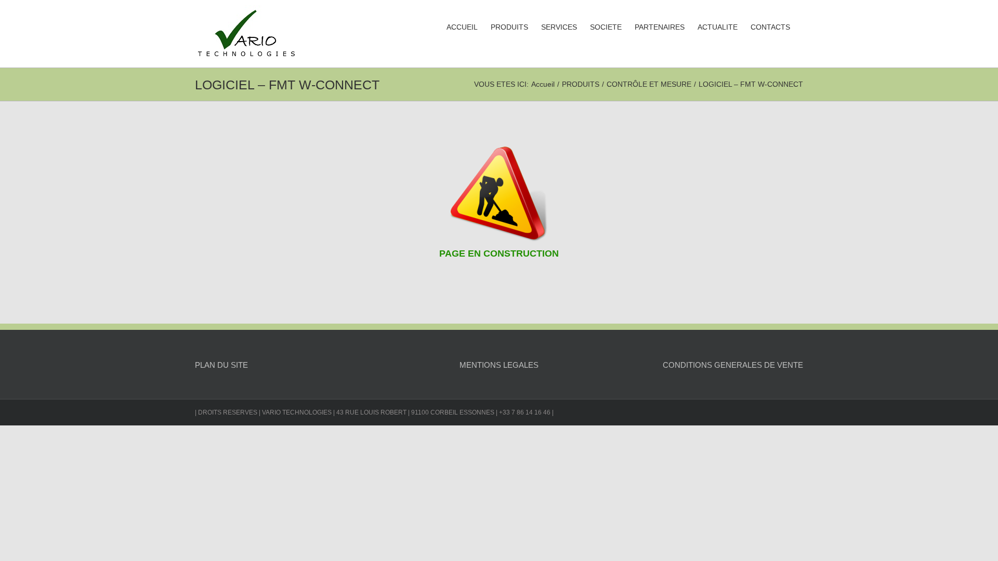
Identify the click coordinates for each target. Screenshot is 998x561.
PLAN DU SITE (221, 364)
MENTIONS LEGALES (499, 364)
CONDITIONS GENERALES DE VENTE (733, 364)
